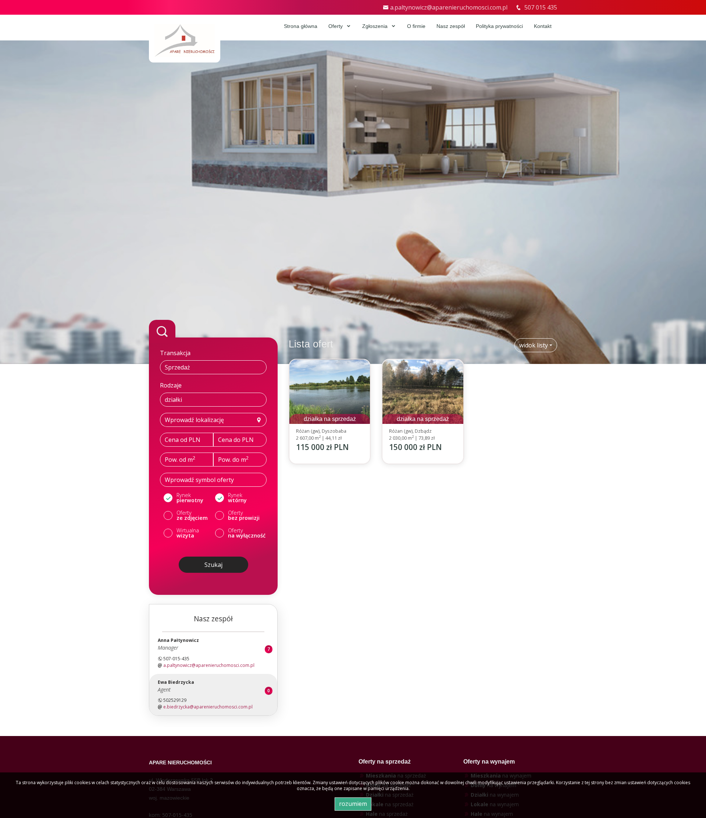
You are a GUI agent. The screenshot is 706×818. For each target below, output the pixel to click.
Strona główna (300, 26)
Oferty (336, 26)
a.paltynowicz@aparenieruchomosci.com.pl (448, 7)
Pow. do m (233, 459)
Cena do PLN (236, 440)
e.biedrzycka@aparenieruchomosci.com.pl (208, 707)
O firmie (416, 26)
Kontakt (543, 26)
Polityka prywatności (499, 26)
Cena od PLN (182, 440)
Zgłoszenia (375, 26)
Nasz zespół (450, 26)
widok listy (533, 345)
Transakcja (175, 353)
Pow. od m (180, 459)
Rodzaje (171, 385)
